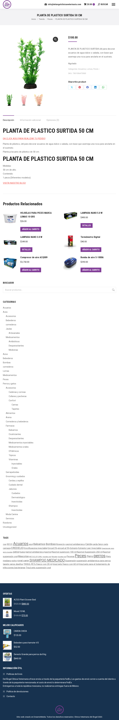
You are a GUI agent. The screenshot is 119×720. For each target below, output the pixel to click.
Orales (15, 468)
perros (100, 555)
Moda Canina (12, 514)
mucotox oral (62, 557)
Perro (90, 556)
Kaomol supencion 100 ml (64, 552)
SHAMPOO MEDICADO (47, 560)
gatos (16, 552)
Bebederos (11, 320)
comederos (11, 324)
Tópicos (12, 455)
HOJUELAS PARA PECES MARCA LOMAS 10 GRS (36, 215)
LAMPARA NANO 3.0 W (31, 237)
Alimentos (10, 413)
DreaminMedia (40, 717)
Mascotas (23, 556)
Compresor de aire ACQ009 (33, 257)
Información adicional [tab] (30, 120)
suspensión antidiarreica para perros (93, 561)
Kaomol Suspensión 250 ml (90, 552)
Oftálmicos (14, 451)
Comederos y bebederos (17, 421)
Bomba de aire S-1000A (92, 257)
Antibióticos (14, 341)
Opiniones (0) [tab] (52, 120)
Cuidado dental (15, 485)
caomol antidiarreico (75, 544)
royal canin (23, 560)
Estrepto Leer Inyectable (89, 548)
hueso (22, 552)
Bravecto (60, 544)
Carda (88, 544)
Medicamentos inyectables (21, 442)
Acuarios (82, 69)
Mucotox (54, 557)
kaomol (48, 552)
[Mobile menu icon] (113, 4)
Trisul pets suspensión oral (38, 567)
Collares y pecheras (18, 396)
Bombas (7, 362)
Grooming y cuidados (15, 476)
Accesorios (11, 316)
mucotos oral (47, 557)
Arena (8, 417)
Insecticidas (17, 501)
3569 (4, 544)
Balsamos (13, 430)
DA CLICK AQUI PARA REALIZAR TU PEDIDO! (24, 138)
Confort (12, 400)
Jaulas (9, 329)
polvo (14, 561)
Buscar (113, 290)
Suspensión (70, 561)
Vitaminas (13, 459)
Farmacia (10, 426)
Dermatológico (18, 497)
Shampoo (13, 506)
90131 (10, 544)
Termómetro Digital (90, 237)
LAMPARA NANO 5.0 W (91, 213)
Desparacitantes (16, 346)
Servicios (10, 518)
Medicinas (13, 350)
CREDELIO (17, 548)
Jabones (13, 489)
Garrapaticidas (12, 472)
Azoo (5, 354)
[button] (55, 39)
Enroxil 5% (52, 548)
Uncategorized (9, 527)
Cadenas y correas (17, 392)
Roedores (7, 523)
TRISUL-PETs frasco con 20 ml (38, 564)
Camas (15, 405)
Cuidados (16, 493)
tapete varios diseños (13, 564)
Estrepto (74, 548)
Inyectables (17, 464)
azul (31, 544)
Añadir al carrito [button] (30, 229)
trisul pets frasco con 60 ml (66, 564)
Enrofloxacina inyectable (35, 548)
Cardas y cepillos (16, 480)
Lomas (89, 69)
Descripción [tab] (8, 120)
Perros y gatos (9, 383)
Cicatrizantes (15, 434)
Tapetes (15, 409)
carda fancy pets (100, 544)
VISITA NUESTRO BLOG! (14, 183)
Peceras (70, 556)
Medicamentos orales (19, 447)
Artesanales (14, 333)
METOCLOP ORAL (35, 557)
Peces (95, 69)
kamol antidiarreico (35, 552)
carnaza (7, 548)
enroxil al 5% (63, 548)
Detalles (86, 225)
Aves (5, 312)
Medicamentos (13, 337)
